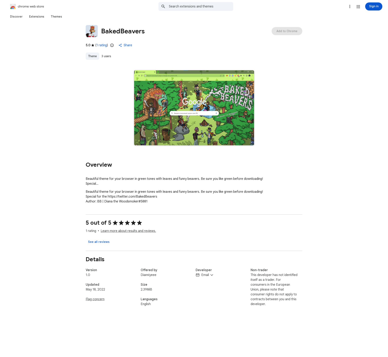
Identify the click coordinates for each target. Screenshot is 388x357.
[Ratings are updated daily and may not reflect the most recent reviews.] (112, 45)
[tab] (16, 16)
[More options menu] (350, 6)
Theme (92, 56)
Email (205, 275)
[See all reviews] (99, 242)
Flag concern (95, 299)
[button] (358, 7)
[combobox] (201, 6)
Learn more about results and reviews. (128, 231)
